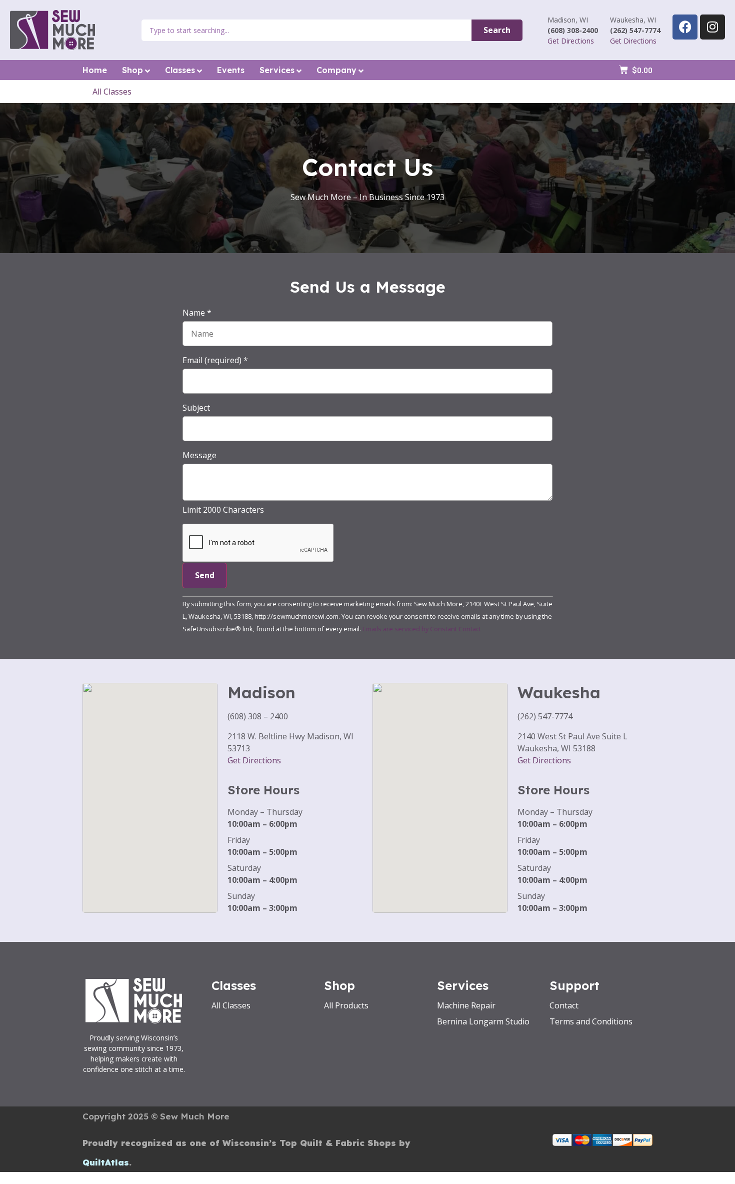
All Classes (112, 91)
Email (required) (215, 360)
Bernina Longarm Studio (483, 1021)
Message (199, 455)
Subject (196, 407)
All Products (346, 1005)
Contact (564, 1005)
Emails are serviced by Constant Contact (421, 628)
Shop (132, 70)
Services (277, 70)
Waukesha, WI (633, 20)
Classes (180, 70)
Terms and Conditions (591, 1021)
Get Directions (571, 41)
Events (230, 70)
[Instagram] (712, 27)
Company (336, 70)
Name (197, 312)
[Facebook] (685, 27)
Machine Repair (466, 1005)
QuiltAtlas (105, 1162)
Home (94, 70)
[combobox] (307, 30)
